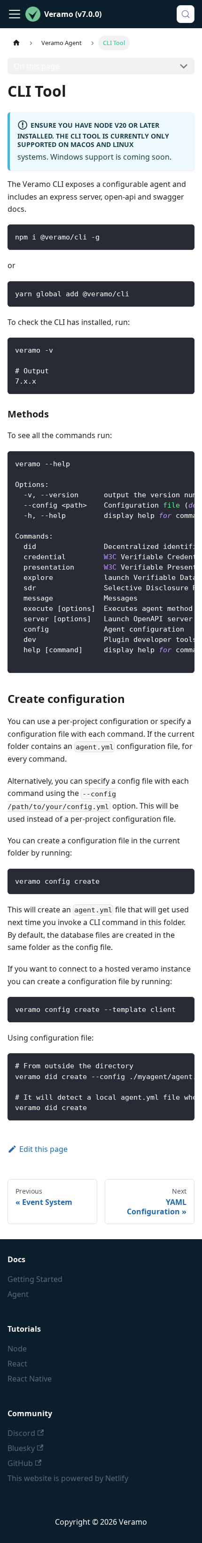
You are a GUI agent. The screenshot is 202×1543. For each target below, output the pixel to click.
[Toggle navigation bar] (15, 14)
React (17, 1363)
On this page (36, 66)
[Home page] (16, 43)
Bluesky (21, 1448)
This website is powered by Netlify (68, 1478)
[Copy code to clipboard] (183, 236)
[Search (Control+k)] (185, 14)
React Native (30, 1378)
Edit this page (43, 1149)
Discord (21, 1433)
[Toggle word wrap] (166, 463)
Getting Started (35, 1279)
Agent (18, 1294)
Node (17, 1348)
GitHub (20, 1463)
